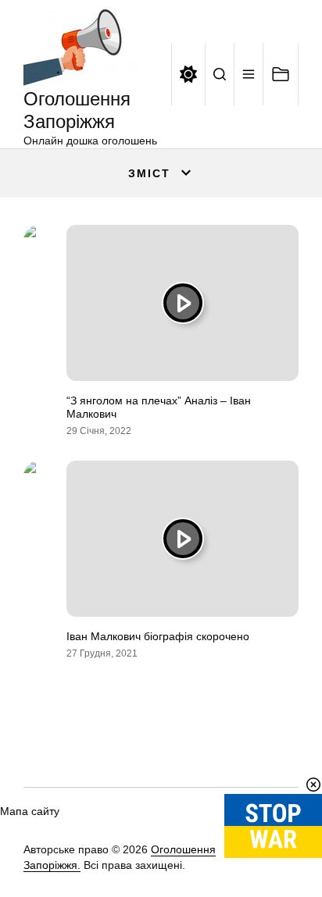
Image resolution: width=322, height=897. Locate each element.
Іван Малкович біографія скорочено (157, 636)
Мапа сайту (29, 811)
